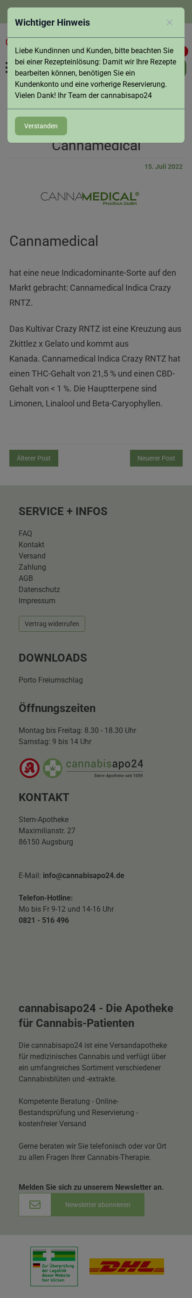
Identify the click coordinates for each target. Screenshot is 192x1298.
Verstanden (41, 126)
